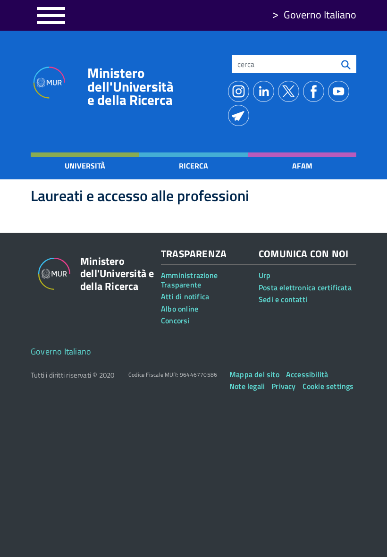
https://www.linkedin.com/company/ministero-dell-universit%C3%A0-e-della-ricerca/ (265, 91)
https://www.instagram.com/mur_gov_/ (240, 91)
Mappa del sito (254, 374)
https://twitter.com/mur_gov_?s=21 (290, 91)
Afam (302, 165)
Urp (265, 275)
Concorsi (175, 320)
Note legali (247, 386)
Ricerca (193, 165)
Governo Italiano (320, 15)
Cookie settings (328, 386)
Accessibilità (307, 374)
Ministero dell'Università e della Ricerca (130, 86)
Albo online (179, 308)
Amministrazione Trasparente (189, 280)
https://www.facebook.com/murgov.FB (315, 91)
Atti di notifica (185, 296)
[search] (346, 64)
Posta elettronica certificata (305, 287)
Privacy (283, 386)
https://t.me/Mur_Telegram (240, 115)
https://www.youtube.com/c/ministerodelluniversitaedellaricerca (340, 91)
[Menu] (51, 15)
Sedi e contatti (283, 299)
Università (85, 165)
